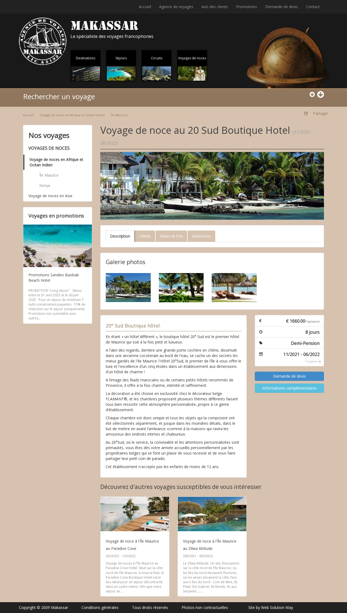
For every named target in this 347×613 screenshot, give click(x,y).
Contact (313, 6)
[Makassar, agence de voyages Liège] (42, 41)
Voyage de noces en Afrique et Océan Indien (72, 115)
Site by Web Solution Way (270, 607)
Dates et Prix (171, 236)
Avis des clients (214, 6)
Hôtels (145, 236)
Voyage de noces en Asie (50, 195)
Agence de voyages (176, 6)
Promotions (246, 6)
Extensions (201, 236)
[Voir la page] (135, 514)
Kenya (44, 185)
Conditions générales (100, 607)
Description (120, 236)
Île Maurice (119, 115)
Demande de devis (281, 6)
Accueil (145, 6)
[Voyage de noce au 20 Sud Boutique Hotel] (212, 186)
